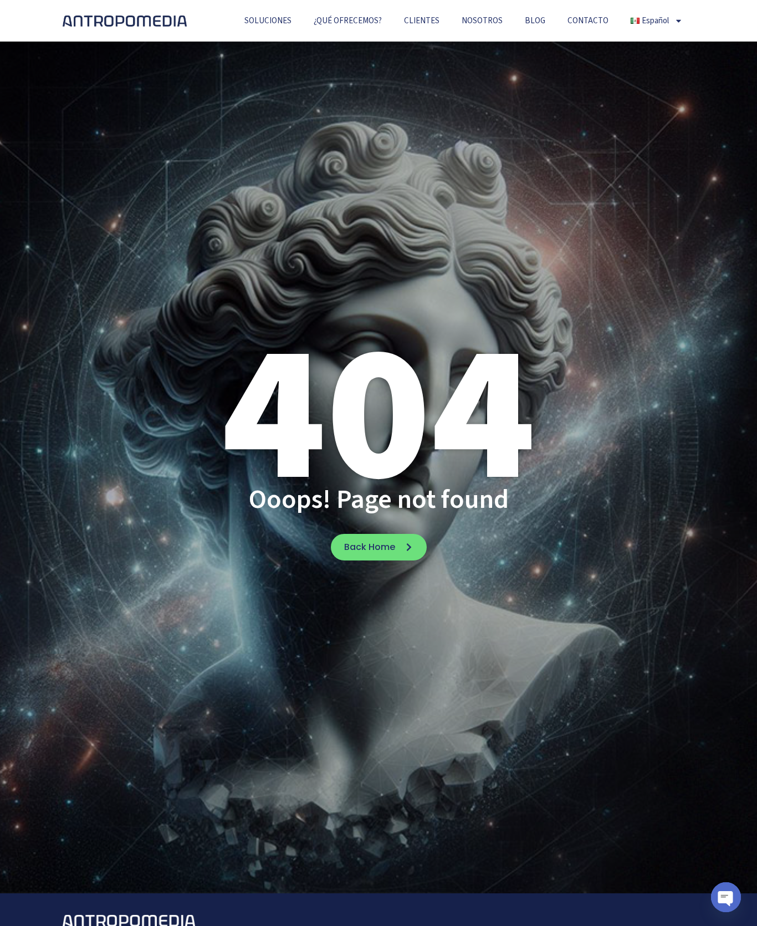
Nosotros (482, 21)
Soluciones (267, 21)
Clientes (421, 21)
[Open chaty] (726, 897)
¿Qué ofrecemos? (348, 21)
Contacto (587, 21)
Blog (535, 21)
